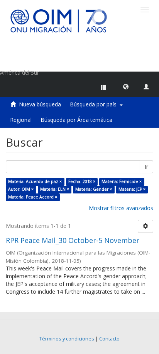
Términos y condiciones (66, 338)
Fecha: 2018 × (81, 181)
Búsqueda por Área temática (76, 119)
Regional (21, 119)
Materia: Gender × (93, 189)
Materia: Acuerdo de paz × (35, 181)
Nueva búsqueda (40, 104)
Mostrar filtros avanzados (121, 208)
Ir (146, 166)
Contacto (109, 338)
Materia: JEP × (131, 189)
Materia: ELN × (54, 189)
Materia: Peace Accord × (32, 197)
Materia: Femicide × (121, 181)
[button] (126, 86)
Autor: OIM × (21, 189)
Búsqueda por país (95, 104)
